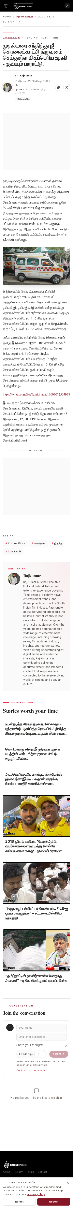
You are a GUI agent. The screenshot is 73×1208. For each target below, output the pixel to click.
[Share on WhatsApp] (58, 87)
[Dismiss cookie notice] (67, 1183)
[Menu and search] (5, 5)
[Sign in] (67, 6)
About (6, 1171)
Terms (30, 1171)
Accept (54, 1201)
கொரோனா (38, 543)
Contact (42, 1171)
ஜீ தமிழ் (57, 543)
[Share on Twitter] (66, 87)
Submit (59, 1054)
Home (7, 16)
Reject (19, 1201)
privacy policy (36, 1194)
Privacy (18, 1171)
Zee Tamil (13, 551)
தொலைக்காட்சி (24, 16)
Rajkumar (26, 75)
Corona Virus (15, 543)
